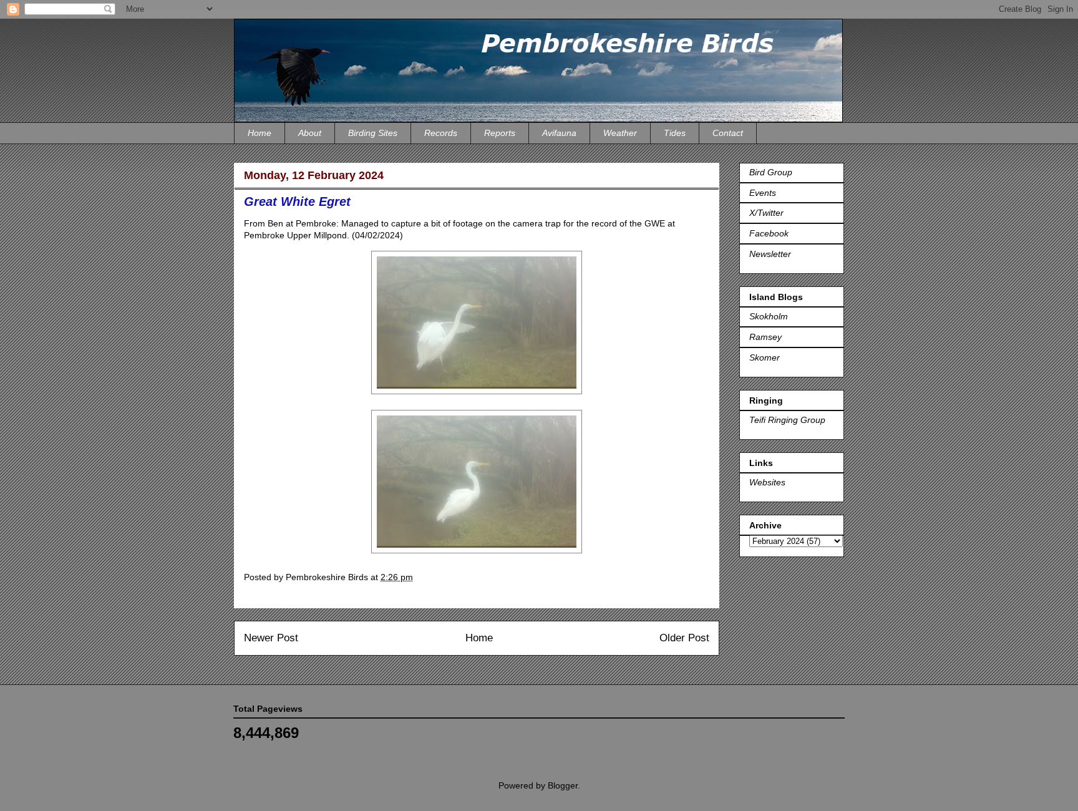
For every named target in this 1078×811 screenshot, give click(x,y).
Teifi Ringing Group (787, 420)
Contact (727, 133)
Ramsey (765, 337)
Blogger (563, 785)
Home (259, 133)
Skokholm (768, 316)
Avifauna (559, 133)
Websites (767, 482)
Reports (499, 133)
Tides (675, 133)
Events (762, 193)
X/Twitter (766, 213)
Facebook (769, 233)
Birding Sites (372, 133)
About (309, 133)
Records (440, 133)
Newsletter (770, 254)
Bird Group (770, 172)
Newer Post (271, 638)
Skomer (764, 357)
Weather (620, 133)
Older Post (684, 638)
